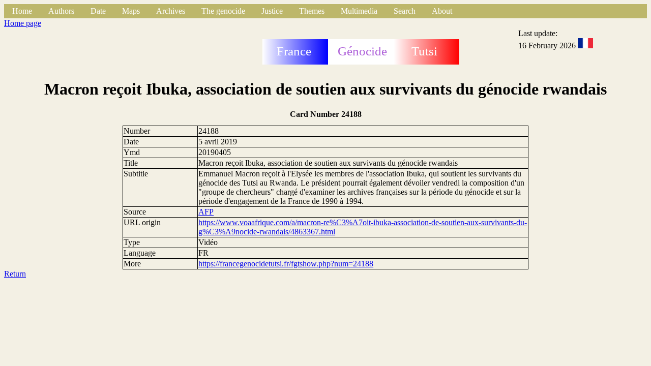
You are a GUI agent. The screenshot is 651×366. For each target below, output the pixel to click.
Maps (131, 11)
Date (98, 11)
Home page (22, 23)
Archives (170, 11)
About (442, 11)
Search (405, 11)
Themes (311, 11)
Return (15, 273)
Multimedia (359, 11)
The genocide (223, 11)
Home (22, 11)
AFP (206, 211)
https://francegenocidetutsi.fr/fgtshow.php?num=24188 (285, 263)
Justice (272, 11)
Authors (61, 11)
